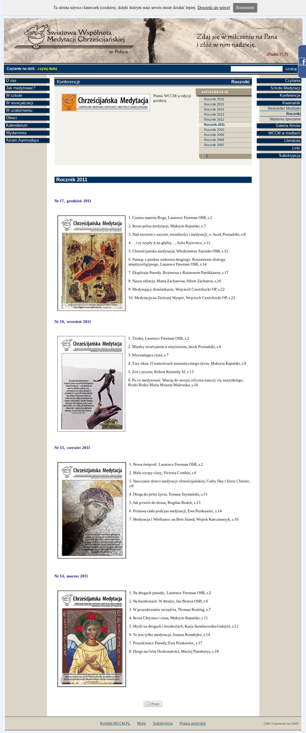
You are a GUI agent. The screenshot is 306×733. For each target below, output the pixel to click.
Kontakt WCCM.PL (115, 723)
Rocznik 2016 (214, 99)
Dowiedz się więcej (214, 7)
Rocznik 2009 (214, 135)
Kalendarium (16, 125)
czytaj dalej (47, 69)
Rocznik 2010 (214, 129)
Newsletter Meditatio (284, 108)
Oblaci (11, 118)
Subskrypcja (289, 155)
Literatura (292, 140)
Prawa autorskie (193, 723)
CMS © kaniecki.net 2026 (281, 723)
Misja (141, 723)
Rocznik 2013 (214, 114)
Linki (296, 148)
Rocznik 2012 (214, 119)
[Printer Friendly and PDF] (153, 705)
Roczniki (293, 114)
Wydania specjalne (285, 119)
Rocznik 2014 (214, 109)
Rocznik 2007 (214, 145)
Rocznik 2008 (214, 140)
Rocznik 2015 (214, 104)
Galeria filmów (288, 125)
